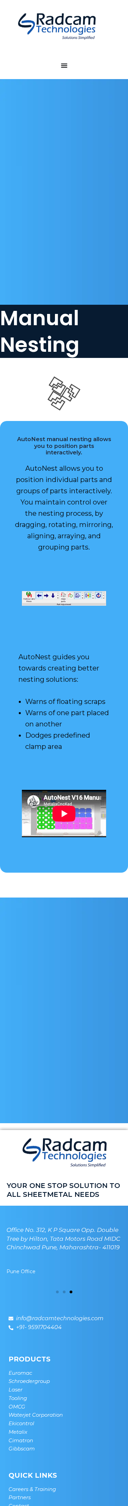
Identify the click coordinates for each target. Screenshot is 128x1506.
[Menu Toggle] (64, 65)
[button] (57, 1292)
